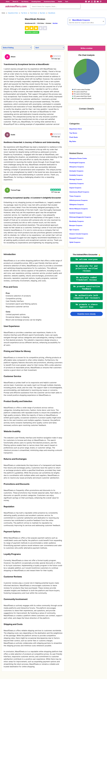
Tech (66, 1)
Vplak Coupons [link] (74, 242)
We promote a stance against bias (86, 305)
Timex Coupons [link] (75, 196)
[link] (12, 28)
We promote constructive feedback (86, 287)
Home (7, 1)
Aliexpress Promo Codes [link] (78, 158)
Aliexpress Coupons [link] (76, 167)
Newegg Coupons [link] (75, 179)
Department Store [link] (13, 13)
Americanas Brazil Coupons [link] (79, 192)
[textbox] (55, 6)
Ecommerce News (49, 1)
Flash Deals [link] (33, 13)
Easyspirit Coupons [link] (76, 238)
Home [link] (3, 13)
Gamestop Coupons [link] (76, 183)
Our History (24, 1)
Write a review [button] (86, 48)
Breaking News (36, 1)
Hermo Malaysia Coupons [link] (78, 209)
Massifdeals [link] (51, 13)
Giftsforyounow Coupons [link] (78, 200)
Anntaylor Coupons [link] (76, 171)
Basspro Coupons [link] (75, 225)
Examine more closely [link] (87, 314)
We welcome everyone (86, 259)
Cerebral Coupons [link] (75, 213)
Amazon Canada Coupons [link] (78, 234)
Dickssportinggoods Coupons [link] (80, 217)
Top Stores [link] (24, 13)
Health (60, 1)
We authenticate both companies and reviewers (86, 296)
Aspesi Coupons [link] (75, 188)
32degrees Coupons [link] (76, 204)
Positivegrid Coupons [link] (77, 162)
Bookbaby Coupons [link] (76, 221)
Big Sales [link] (42, 13)
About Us (15, 1)
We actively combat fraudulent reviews (86, 278)
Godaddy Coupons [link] (76, 175)
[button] (86, 259)
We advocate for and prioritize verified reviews (86, 268)
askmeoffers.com (16, 6)
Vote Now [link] (55, 23)
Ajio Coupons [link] (74, 229)
